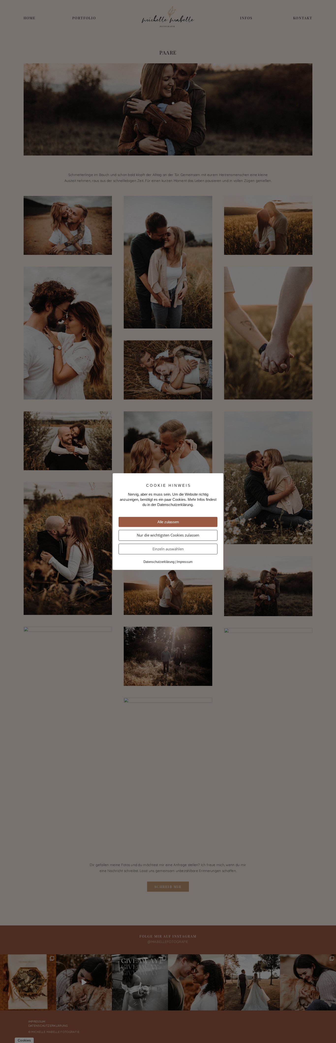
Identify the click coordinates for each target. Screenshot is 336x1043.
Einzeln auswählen (168, 548)
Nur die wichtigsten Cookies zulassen (168, 535)
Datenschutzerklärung (158, 562)
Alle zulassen (168, 522)
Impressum (185, 562)
